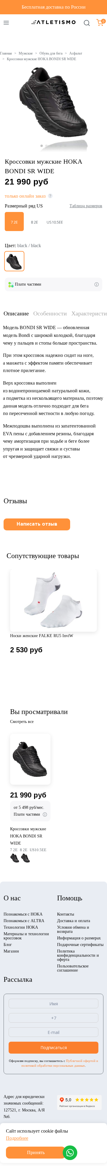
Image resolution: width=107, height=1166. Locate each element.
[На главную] (53, 22)
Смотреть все (22, 721)
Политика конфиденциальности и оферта (78, 955)
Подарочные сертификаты (80, 944)
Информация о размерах (79, 938)
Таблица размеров (86, 206)
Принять (36, 1152)
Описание (16, 313)
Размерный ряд (24, 205)
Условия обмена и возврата (73, 929)
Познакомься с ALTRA (24, 921)
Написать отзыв (37, 524)
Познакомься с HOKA (23, 914)
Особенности (50, 313)
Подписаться (53, 1047)
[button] (41, 146)
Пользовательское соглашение (73, 968)
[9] (14, 261)
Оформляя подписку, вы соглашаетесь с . (53, 1063)
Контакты (65, 914)
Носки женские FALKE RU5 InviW (41, 636)
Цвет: (23, 245)
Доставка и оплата (73, 921)
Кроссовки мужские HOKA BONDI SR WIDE (28, 836)
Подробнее (17, 1138)
